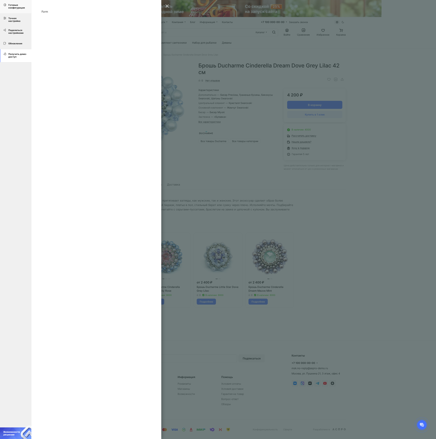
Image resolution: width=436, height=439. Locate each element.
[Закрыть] (166, 6)
